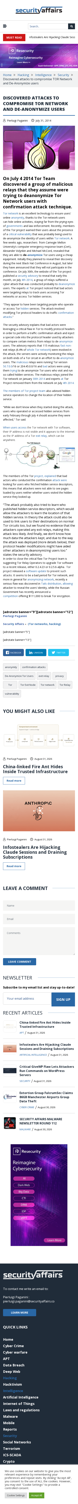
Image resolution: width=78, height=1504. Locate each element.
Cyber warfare (15, 1352)
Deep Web (11, 1371)
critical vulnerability (20, 234)
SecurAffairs (13, 624)
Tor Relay (65, 685)
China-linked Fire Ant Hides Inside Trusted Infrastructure (35, 769)
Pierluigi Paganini (17, 120)
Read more (14, 780)
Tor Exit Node (28, 685)
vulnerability (12, 693)
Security (63, 75)
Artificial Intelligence (33, 1054)
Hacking (23, 75)
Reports (10, 1429)
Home (7, 75)
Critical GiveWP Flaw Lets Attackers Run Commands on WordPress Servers (47, 1071)
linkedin (38, 652)
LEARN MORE (19, 1312)
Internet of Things (18, 1403)
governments (14, 226)
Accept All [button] (36, 1495)
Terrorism (11, 1448)
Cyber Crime (27, 1107)
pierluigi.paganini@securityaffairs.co (29, 1301)
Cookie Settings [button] (16, 1495)
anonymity (17, 217)
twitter (60, 652)
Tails (44, 583)
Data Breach (13, 1365)
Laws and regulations (21, 1410)
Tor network (10, 213)
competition (10, 596)
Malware (25, 1129)
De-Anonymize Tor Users (19, 676)
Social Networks (17, 1442)
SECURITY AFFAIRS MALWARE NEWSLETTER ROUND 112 (41, 1121)
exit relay (41, 436)
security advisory (28, 275)
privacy (59, 676)
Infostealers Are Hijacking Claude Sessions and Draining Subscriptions (35, 852)
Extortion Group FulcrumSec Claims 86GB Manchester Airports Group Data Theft (46, 1097)
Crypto (9, 1461)
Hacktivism (12, 1384)
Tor (10, 685)
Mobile (9, 1423)
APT (22, 1032)
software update (36, 571)
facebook (15, 652)
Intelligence (43, 75)
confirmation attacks (34, 667)
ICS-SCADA (12, 1455)
